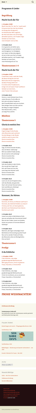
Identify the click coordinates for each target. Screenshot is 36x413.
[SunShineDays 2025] (17, 336)
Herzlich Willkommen (7, 381)
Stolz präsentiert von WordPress (10, 409)
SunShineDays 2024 (7, 344)
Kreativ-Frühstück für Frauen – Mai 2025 (12, 353)
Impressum (6, 388)
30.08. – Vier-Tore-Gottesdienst (10, 375)
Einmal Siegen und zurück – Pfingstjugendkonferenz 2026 (17, 326)
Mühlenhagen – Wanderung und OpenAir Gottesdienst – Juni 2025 (17, 348)
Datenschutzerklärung (9, 390)
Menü (3, 2)
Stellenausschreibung (7, 378)
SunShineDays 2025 (7, 329)
